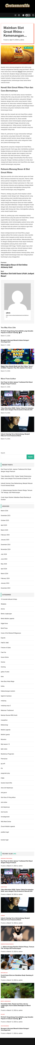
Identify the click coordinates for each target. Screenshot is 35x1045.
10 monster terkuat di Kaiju (9, 599)
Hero (2, 676)
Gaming (3, 667)
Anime (3, 609)
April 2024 (4, 569)
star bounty (4, 812)
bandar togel (4, 840)
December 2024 (5, 544)
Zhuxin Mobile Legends (8, 826)
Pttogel (20, 71)
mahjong (3, 701)
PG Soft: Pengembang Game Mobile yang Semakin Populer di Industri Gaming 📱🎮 (17, 331)
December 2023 (5, 588)
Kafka (2, 686)
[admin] (17, 296)
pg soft (3, 763)
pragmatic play (5, 773)
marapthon (4, 720)
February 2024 (5, 578)
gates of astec (5, 672)
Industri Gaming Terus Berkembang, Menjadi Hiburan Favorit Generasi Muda (15, 434)
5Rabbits (3, 604)
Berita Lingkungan (6, 613)
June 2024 (4, 559)
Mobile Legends (5, 730)
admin (22, 40)
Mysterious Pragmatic (7, 754)
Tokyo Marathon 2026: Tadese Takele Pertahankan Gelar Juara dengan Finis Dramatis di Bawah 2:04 (17, 409)
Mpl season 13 (5, 744)
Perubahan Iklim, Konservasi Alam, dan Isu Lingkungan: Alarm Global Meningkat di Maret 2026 (16, 1005)
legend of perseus (6, 696)
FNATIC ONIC (5, 643)
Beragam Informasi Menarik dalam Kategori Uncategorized (15, 341)
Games (3, 662)
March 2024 (4, 573)
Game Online (5, 657)
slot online (4, 802)
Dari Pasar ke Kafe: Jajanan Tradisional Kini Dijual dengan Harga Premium (17, 383)
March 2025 (4, 530)
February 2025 (5, 535)
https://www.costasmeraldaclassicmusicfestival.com (17, 316)
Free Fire (3, 652)
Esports (3, 638)
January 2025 (5, 540)
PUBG (2, 778)
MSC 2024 (4, 749)
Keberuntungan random (8, 691)
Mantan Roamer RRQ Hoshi (9, 715)
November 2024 (5, 549)
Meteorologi (4, 725)
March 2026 (4, 510)
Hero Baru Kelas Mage (7, 681)
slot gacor (4, 792)
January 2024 (5, 583)
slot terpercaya (5, 807)
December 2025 (5, 515)
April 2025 (4, 525)
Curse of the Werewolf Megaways (11, 633)
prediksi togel (5, 832)
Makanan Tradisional (7, 710)
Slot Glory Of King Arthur (8, 797)
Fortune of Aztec (6, 647)
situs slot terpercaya (7, 788)
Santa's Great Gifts (6, 783)
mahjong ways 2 (6, 705)
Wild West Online (6, 821)
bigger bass (4, 623)
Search (3, 453)
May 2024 (4, 564)
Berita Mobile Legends (7, 618)
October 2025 (5, 520)
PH (2, 768)
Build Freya (4, 628)
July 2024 (4, 554)
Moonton (3, 739)
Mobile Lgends (5, 734)
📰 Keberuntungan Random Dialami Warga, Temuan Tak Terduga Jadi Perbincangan (17, 947)
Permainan (4, 759)
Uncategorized (5, 817)
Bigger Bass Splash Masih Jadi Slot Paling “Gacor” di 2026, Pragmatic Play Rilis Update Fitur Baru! (17, 367)
